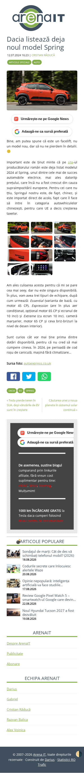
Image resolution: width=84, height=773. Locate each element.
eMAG (23, 485)
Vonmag (45, 485)
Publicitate (15, 653)
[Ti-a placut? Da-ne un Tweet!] (30, 377)
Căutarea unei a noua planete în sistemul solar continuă (61, 405)
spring (30, 390)
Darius (12, 689)
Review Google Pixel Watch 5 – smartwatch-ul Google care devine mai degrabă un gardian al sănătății (49, 599)
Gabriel (12, 699)
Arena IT (42, 17)
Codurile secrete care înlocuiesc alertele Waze (46, 568)
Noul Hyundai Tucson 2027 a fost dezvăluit (48, 612)
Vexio (33, 485)
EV (20, 390)
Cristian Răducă (18, 709)
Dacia (12, 390)
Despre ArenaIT (18, 643)
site (70, 162)
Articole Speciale (19, 62)
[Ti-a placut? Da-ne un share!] (14, 377)
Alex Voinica (16, 730)
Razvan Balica (17, 719)
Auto (37, 62)
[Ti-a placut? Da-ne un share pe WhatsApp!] (45, 377)
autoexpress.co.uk (37, 363)
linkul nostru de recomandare (41, 521)
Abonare (13, 664)
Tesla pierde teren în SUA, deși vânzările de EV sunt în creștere (23, 405)
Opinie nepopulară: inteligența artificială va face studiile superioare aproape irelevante (45, 585)
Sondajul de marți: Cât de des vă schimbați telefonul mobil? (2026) (48, 553)
